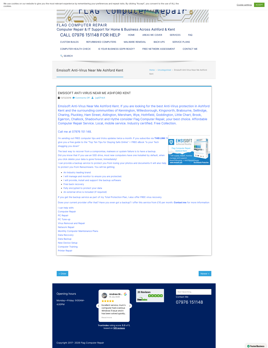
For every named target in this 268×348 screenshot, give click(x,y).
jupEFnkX (100, 97)
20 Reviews (143, 292)
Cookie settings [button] (244, 5)
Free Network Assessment (158, 48)
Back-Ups (159, 41)
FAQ (190, 35)
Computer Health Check (75, 48)
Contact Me (190, 48)
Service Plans (181, 41)
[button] (130, 306)
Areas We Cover (152, 35)
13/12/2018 (65, 97)
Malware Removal (135, 41)
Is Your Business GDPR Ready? (116, 48)
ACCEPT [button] (259, 5)
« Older (62, 273)
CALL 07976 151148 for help (90, 34)
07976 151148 (189, 302)
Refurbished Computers (101, 41)
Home (131, 35)
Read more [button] (107, 317)
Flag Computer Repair (82, 25)
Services (175, 35)
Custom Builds (69, 41)
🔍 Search (66, 55)
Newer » (205, 273)
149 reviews (119, 328)
